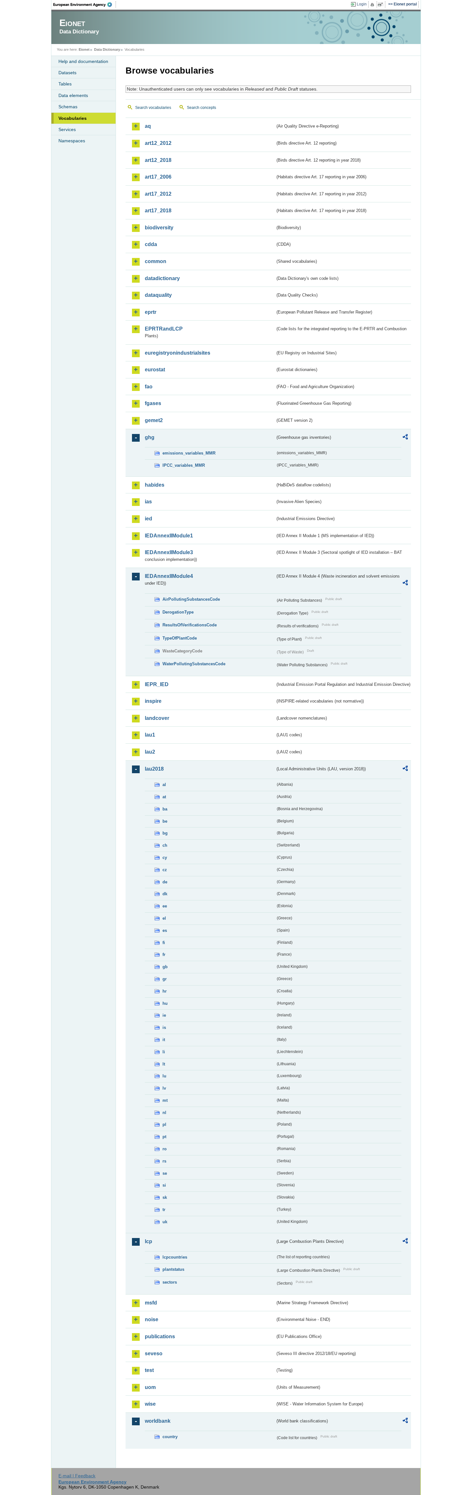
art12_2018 (158, 160)
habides (154, 485)
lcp (148, 1241)
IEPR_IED (157, 684)
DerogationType (178, 612)
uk (164, 1221)
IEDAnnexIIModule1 (169, 535)
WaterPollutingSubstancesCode (193, 663)
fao (149, 386)
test (149, 1370)
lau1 (150, 735)
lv (164, 1088)
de (164, 882)
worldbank (157, 1421)
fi (163, 942)
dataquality (158, 295)
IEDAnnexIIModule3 (169, 552)
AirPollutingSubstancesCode (191, 599)
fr (163, 954)
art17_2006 (158, 177)
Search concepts (201, 108)
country (170, 1436)
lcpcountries (174, 1257)
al (164, 784)
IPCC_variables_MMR (183, 465)
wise (150, 1404)
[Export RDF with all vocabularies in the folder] (405, 438)
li (163, 1051)
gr (164, 979)
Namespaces (71, 140)
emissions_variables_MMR (188, 453)
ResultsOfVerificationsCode (189, 625)
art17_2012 (158, 194)
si (164, 1185)
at (164, 796)
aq (148, 126)
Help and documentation (83, 61)
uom (150, 1387)
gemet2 (154, 420)
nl (164, 1112)
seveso (153, 1353)
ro (164, 1148)
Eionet (84, 49)
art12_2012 (158, 143)
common (155, 261)
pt (164, 1136)
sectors (169, 1282)
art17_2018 (158, 210)
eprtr (150, 312)
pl (164, 1124)
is (164, 1027)
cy (164, 857)
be (164, 821)
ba (164, 809)
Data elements (73, 95)
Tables (65, 83)
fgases (153, 403)
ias (148, 501)
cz (164, 869)
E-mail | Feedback (76, 1475)
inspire (153, 701)
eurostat (155, 369)
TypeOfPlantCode (179, 638)
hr (164, 991)
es (164, 930)
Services (67, 129)
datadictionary (162, 278)
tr (163, 1209)
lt (163, 1064)
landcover (157, 718)
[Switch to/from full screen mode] (381, 4)
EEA (84, 4)
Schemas (67, 106)
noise (151, 1319)
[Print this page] (373, 4)
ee (164, 906)
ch (164, 845)
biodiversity (159, 227)
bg (165, 833)
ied (148, 518)
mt (165, 1100)
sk (164, 1197)
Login (362, 4)
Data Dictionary (107, 49)
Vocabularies (72, 118)
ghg (149, 437)
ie (164, 1015)
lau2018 (154, 769)
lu (164, 1076)
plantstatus (173, 1269)
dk (164, 893)
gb (165, 966)
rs (164, 1161)
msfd (151, 1302)
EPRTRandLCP (164, 329)
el (164, 918)
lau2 (150, 752)
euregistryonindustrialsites (177, 353)
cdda (151, 244)
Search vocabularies (153, 108)
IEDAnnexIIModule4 (169, 576)
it (163, 1039)
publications (160, 1336)
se (164, 1173)
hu (165, 1003)
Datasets (67, 72)
